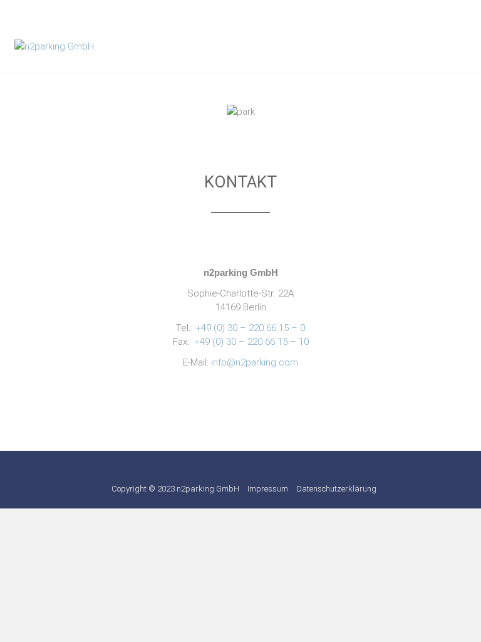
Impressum (267, 488)
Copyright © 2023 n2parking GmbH (175, 488)
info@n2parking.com (254, 362)
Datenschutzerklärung (336, 488)
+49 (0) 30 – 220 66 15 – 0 (250, 328)
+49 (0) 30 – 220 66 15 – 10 (251, 341)
